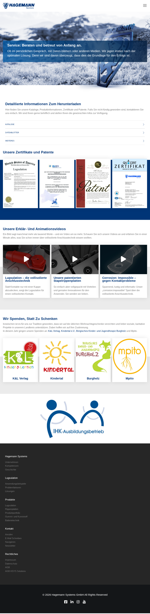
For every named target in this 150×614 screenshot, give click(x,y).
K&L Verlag (54, 331)
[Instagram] (78, 602)
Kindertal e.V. (68, 331)
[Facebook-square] (66, 602)
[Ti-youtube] (84, 602)
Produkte (10, 499)
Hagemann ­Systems (16, 456)
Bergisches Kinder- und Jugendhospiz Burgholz (101, 331)
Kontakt (9, 528)
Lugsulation (11, 478)
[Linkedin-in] (72, 602)
